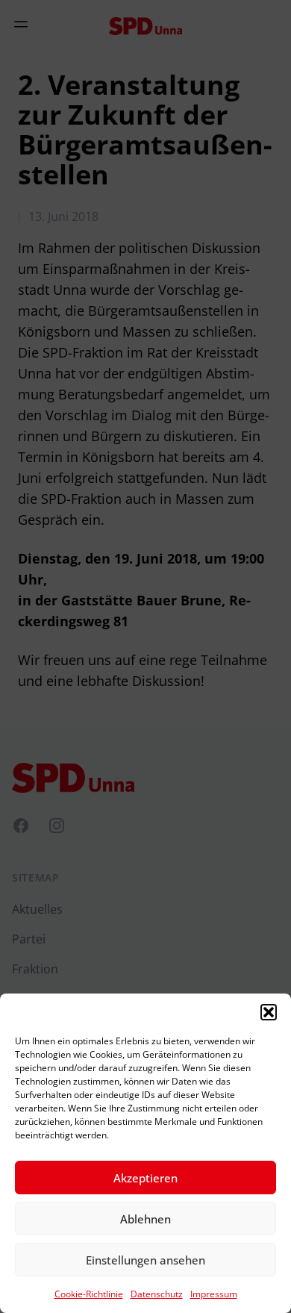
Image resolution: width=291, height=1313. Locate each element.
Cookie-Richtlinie (88, 1294)
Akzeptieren (145, 1177)
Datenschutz (157, 1294)
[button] (268, 1012)
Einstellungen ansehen (145, 1260)
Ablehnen (145, 1218)
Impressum (213, 1294)
